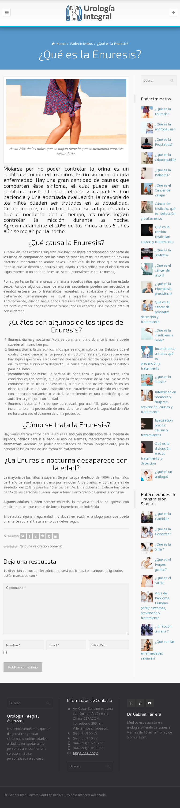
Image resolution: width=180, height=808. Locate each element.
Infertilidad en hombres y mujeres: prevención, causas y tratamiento (158, 402)
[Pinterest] (42, 536)
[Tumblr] (49, 536)
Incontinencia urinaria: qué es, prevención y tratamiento (158, 358)
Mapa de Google (85, 753)
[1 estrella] (5, 546)
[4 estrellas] (13, 546)
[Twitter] (23, 536)
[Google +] (36, 536)
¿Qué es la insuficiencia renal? (164, 335)
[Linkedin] (56, 536)
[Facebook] (29, 536)
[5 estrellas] (16, 546)
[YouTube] (150, 703)
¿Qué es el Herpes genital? (163, 564)
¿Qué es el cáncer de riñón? (163, 270)
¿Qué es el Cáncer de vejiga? (163, 190)
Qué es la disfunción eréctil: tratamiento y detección (155, 453)
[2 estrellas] (7, 546)
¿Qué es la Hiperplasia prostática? (163, 288)
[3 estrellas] (10, 546)
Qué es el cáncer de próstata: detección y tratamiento (155, 312)
